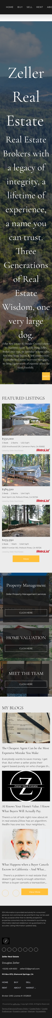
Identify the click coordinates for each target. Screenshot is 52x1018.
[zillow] (15, 950)
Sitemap (31, 1011)
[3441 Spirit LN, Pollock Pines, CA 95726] (26, 470)
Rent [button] (39, 7)
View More (34, 892)
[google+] (36, 950)
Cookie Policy (35, 1009)
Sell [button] (29, 7)
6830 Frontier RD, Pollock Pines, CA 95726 (21, 548)
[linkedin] (9, 950)
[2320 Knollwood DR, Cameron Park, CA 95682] (26, 420)
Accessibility (41, 1011)
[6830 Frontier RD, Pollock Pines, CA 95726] (26, 521)
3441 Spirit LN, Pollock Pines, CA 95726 (20, 497)
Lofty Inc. (16, 1004)
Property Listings (20, 1011)
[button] (46, 376)
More (26, 559)
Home (9, 7)
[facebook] (4, 950)
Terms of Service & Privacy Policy (15, 1009)
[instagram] (25, 950)
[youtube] (31, 950)
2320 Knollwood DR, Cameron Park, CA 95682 (23, 446)
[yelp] (20, 950)
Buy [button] (20, 7)
